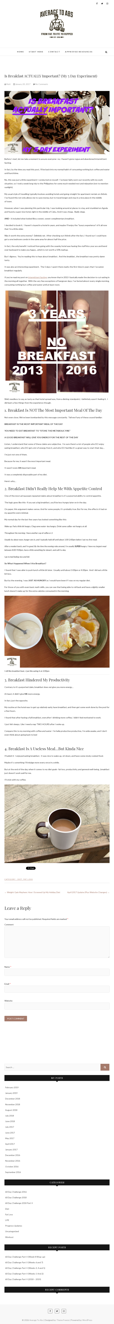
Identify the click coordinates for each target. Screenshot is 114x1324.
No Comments (41, 84)
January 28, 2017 (23, 84)
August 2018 (11, 1110)
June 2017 (10, 1132)
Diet (20, 879)
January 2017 (11, 1149)
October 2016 (11, 1166)
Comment (9, 924)
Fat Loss (28, 879)
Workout (9, 1237)
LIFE (7, 1220)
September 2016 (13, 1172)
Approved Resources (78, 52)
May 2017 (9, 1138)
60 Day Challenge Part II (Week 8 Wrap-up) (25, 1257)
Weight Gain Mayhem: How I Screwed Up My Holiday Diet (32, 892)
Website (8, 1000)
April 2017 (10, 1144)
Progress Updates (13, 1225)
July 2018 (9, 1115)
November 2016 (12, 1160)
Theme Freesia (63, 1320)
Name (7, 967)
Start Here (36, 52)
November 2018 (12, 1104)
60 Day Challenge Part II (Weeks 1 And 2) (24, 1273)
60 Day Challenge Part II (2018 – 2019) (23, 1279)
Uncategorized (12, 1231)
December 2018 (12, 1098)
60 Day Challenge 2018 (16, 1197)
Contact (54, 52)
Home (20, 52)
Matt (8, 84)
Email (7, 984)
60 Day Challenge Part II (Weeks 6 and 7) (24, 1262)
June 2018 (10, 1121)
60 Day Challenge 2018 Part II (19, 1203)
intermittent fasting (37, 277)
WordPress (87, 1320)
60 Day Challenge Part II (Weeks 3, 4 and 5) (25, 1268)
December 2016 (12, 1155)
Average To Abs (36, 1320)
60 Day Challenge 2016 (16, 1192)
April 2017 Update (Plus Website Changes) (88, 892)
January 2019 (11, 1093)
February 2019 (12, 1087)
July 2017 (9, 1127)
